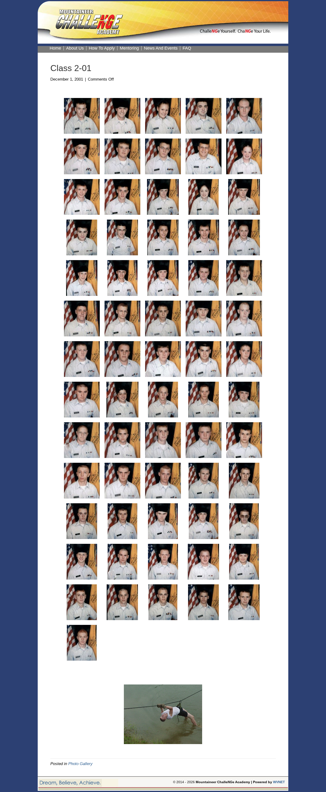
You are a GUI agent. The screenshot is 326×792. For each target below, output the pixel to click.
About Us (75, 48)
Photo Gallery (80, 763)
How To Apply (102, 48)
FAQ (187, 48)
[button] (72, 720)
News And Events (161, 48)
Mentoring (129, 48)
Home (55, 48)
